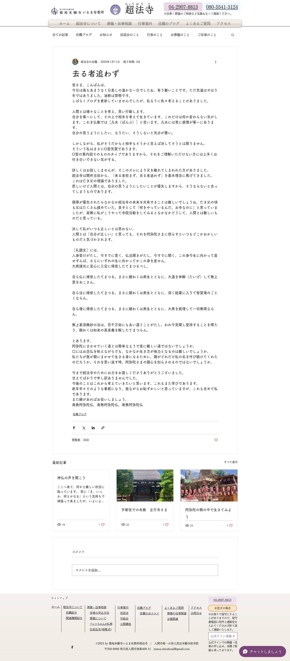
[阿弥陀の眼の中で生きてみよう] (209, 485)
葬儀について (98, 618)
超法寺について (72, 607)
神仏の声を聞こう (71, 478)
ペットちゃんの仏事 (101, 624)
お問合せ (196, 613)
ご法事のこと (206, 34)
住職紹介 (71, 612)
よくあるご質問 (174, 608)
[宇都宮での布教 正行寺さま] (145, 485)
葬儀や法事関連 (176, 613)
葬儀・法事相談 (96, 607)
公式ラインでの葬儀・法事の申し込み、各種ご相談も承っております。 (222, 646)
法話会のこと (129, 34)
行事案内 (122, 607)
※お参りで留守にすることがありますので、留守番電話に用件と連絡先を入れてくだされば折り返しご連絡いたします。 (222, 622)
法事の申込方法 (99, 612)
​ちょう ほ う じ (138, 4)
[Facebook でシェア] (74, 428)
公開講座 (125, 624)
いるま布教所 (94, 12)
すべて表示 (231, 462)
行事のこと (155, 34)
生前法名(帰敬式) (100, 629)
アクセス (196, 607)
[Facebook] (72, 647)
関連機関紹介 (74, 618)
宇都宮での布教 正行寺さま (144, 510)
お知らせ (106, 34)
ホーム (55, 606)
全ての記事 (60, 34)
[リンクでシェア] (103, 428)
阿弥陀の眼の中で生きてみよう (208, 513)
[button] (233, 34)
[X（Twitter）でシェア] (83, 428)
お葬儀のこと (180, 34)
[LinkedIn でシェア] (93, 428)
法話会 (124, 613)
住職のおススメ (149, 613)
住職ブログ (84, 34)
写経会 (124, 618)
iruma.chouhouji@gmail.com (172, 649)
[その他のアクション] (215, 61)
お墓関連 (172, 619)
